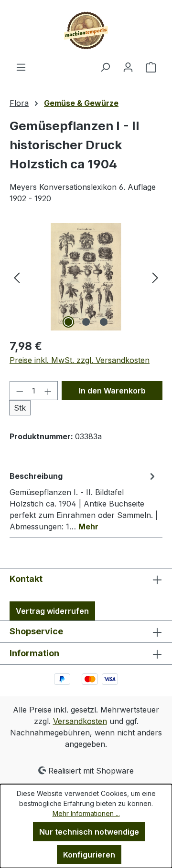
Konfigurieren (89, 854)
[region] (86, 277)
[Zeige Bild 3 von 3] (104, 322)
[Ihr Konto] (128, 66)
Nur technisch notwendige (89, 832)
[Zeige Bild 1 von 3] (68, 322)
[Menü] (21, 66)
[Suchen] (105, 66)
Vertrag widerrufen (52, 611)
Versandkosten (80, 721)
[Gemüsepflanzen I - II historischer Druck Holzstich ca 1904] (86, 277)
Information (34, 653)
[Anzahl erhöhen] (48, 390)
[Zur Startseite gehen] (86, 30)
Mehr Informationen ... (86, 813)
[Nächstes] (155, 276)
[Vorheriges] (17, 276)
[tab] (84, 501)
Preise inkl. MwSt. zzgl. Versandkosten (80, 360)
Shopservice (36, 631)
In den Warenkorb (112, 390)
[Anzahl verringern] (20, 390)
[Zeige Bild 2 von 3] (86, 322)
